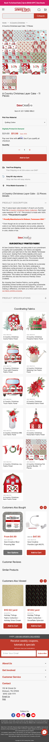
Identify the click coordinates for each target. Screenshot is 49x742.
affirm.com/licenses (36, 734)
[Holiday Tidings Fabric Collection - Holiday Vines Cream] (12, 607)
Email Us (6, 696)
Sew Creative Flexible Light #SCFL (35, 543)
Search (42, 16)
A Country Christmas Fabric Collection (23, 210)
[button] (3, 9)
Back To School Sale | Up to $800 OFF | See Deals (24, 3)
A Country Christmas (17, 23)
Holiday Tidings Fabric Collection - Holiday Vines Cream (12, 617)
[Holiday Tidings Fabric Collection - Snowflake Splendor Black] (36, 607)
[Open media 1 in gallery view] (42, 34)
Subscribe (42, 653)
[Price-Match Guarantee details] (26, 185)
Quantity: (5, 145)
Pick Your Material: (9, 117)
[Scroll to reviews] (24, 100)
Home (4, 23)
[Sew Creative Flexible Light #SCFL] (36, 533)
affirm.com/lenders (22, 728)
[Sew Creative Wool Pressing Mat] (12, 533)
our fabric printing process (12, 291)
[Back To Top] (45, 738)
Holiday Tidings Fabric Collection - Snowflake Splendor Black (35, 619)
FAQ (4, 699)
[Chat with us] (38, 9)
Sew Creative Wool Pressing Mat (11, 543)
